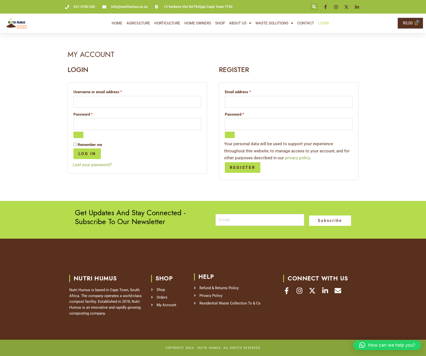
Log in (87, 153)
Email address (245, 91)
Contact (305, 23)
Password (90, 114)
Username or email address (105, 91)
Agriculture (138, 23)
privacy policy (297, 157)
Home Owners (197, 23)
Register (242, 167)
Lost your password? (92, 164)
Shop (220, 23)
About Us (238, 23)
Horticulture (167, 23)
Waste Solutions (271, 23)
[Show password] (78, 135)
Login (323, 23)
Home (117, 23)
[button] (314, 7)
